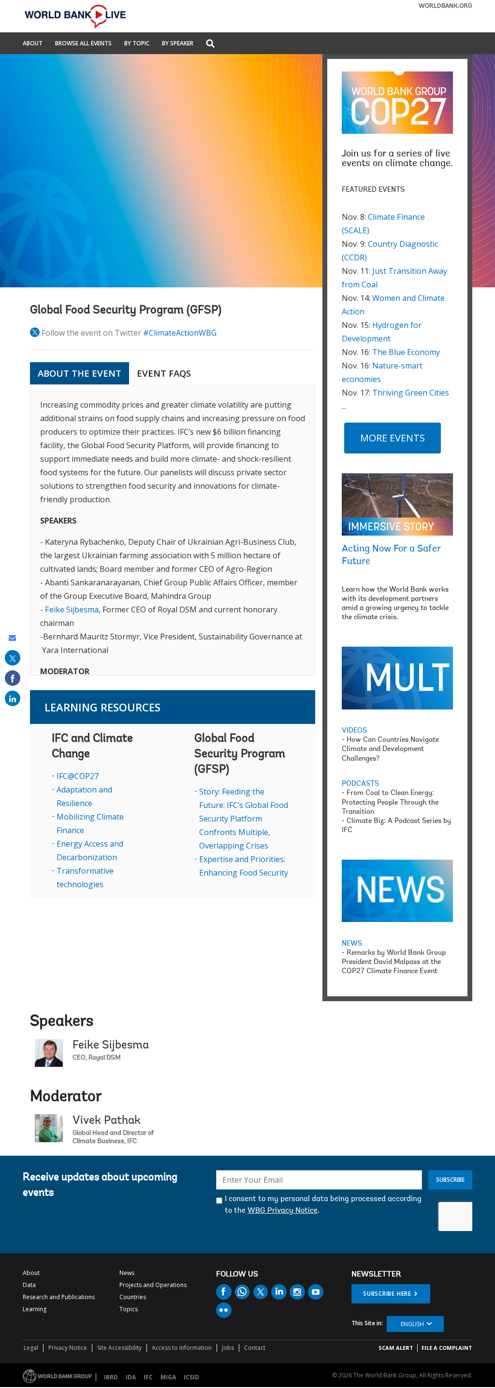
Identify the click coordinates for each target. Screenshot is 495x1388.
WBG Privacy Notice (283, 1211)
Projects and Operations (153, 1285)
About (33, 44)
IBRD (111, 1377)
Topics (128, 1309)
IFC (148, 1377)
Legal (31, 1348)
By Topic (136, 44)
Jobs (228, 1348)
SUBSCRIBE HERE (387, 1293)
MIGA (168, 1377)
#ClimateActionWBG (180, 332)
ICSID (191, 1377)
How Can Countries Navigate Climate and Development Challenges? (390, 749)
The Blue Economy (406, 352)
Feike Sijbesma (72, 609)
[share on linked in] (12, 698)
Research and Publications (59, 1297)
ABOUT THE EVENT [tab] (79, 373)
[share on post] (12, 658)
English (412, 1324)
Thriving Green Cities (410, 392)
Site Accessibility (119, 1348)
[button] (210, 44)
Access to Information (182, 1348)
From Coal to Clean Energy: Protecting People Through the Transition (390, 802)
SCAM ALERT (396, 1347)
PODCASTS (360, 784)
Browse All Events (83, 44)
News (126, 1273)
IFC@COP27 (78, 776)
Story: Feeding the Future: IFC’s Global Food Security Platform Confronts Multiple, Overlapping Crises (243, 818)
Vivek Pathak (107, 1121)
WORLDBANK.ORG (445, 6)
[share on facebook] (12, 678)
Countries (132, 1297)
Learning (34, 1309)
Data (29, 1285)
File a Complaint (447, 1347)
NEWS (352, 944)
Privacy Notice (67, 1348)
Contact (254, 1348)
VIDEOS (354, 731)
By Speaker (177, 44)
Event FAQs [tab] (164, 373)
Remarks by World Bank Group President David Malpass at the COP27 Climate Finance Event (394, 962)
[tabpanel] (172, 530)
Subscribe (450, 1180)
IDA (131, 1377)
